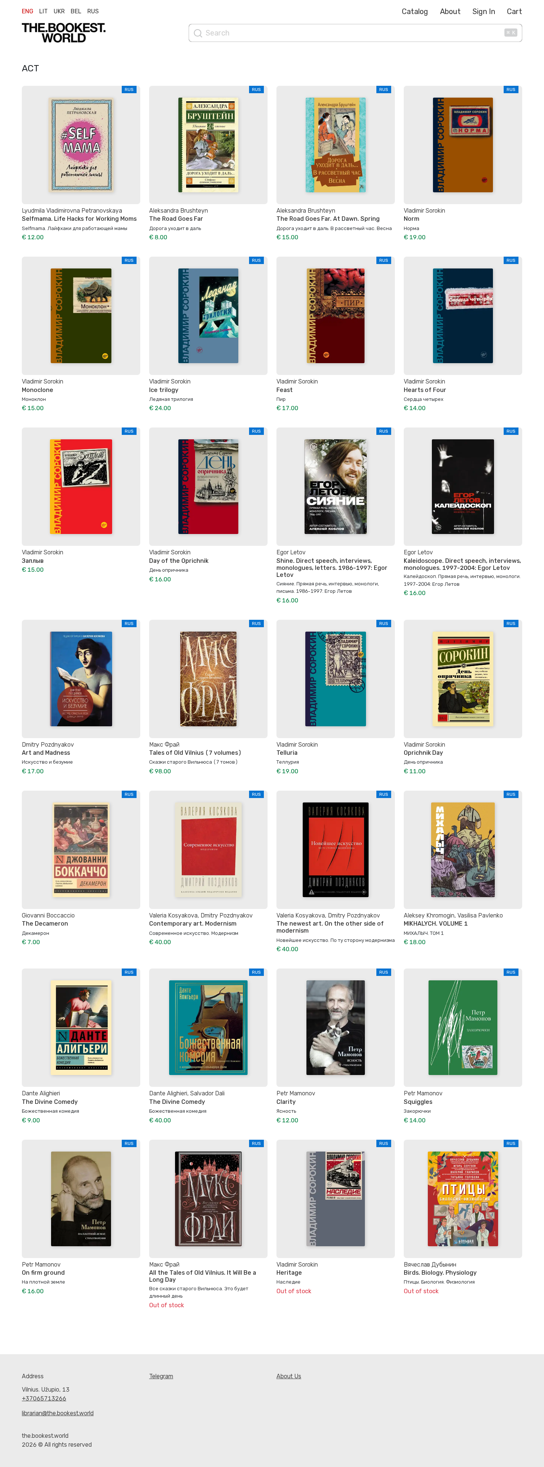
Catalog (415, 11)
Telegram (161, 1376)
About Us (288, 1376)
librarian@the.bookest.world (58, 1413)
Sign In (484, 11)
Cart (514, 11)
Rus (93, 11)
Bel (76, 11)
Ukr (59, 11)
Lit (43, 11)
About (450, 11)
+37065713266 (44, 1398)
